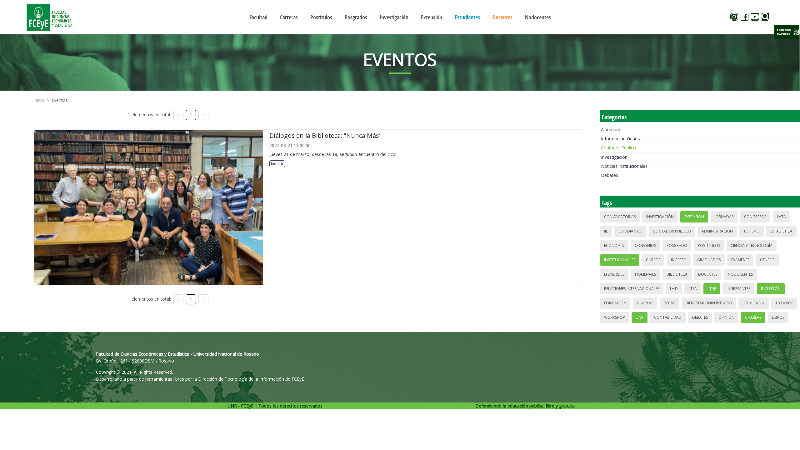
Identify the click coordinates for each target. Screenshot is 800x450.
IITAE (712, 288)
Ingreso (679, 259)
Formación (615, 303)
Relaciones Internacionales (631, 288)
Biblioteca (677, 274)
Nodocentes (740, 274)
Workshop (614, 317)
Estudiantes (630, 231)
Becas (669, 303)
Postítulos (709, 245)
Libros (778, 317)
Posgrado (677, 245)
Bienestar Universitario (709, 303)
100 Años (784, 303)
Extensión (694, 216)
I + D (674, 288)
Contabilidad (668, 317)
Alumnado (611, 129)
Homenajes (645, 274)
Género (767, 259)
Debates (609, 175)
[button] (786, 32)
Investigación (614, 157)
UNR (639, 317)
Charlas (645, 303)
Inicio (38, 100)
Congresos (755, 216)
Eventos (60, 100)
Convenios (645, 245)
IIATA (781, 216)
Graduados (709, 259)
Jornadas (724, 216)
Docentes (707, 274)
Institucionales (619, 259)
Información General (621, 139)
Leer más (277, 163)
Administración (717, 231)
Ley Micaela (753, 303)
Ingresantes (738, 288)
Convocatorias (620, 216)
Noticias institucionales (624, 166)
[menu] (400, 17)
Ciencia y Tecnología (751, 245)
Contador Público (618, 148)
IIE (606, 231)
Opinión (726, 317)
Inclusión (771, 288)
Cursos (653, 259)
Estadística (781, 231)
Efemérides (614, 274)
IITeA (692, 288)
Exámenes (740, 259)
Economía (614, 245)
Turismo (751, 231)
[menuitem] (258, 17)
